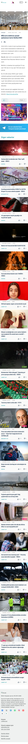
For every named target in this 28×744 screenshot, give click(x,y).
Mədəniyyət (4, 438)
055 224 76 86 (5, 729)
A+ (5, 42)
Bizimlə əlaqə (5, 736)
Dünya (3, 469)
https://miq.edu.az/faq (12, 94)
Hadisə (3, 164)
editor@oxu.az (5, 727)
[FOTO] (14, 389)
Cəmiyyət (4, 248)
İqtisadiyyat (4, 194)
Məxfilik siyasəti (5, 738)
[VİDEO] (14, 147)
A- (1, 42)
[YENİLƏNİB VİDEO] (14, 572)
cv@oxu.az (4, 721)
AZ (21, 2)
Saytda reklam (5, 733)
